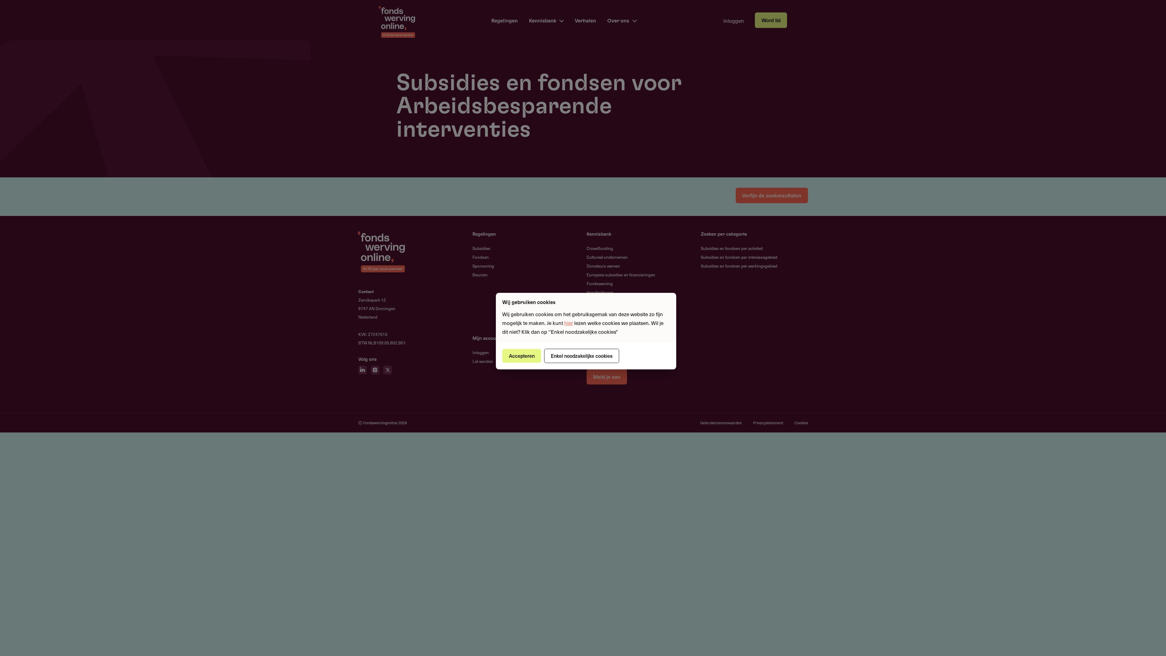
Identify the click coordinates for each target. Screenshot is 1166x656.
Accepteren (522, 355)
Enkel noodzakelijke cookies (581, 355)
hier (568, 323)
